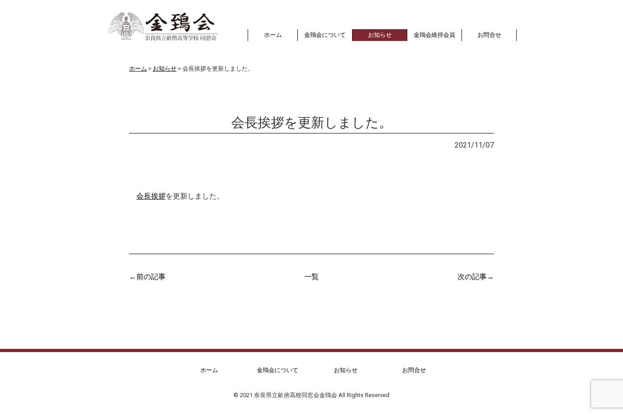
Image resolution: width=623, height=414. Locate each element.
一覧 (311, 276)
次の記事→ (475, 276)
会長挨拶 (151, 195)
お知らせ (152, 144)
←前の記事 (147, 276)
